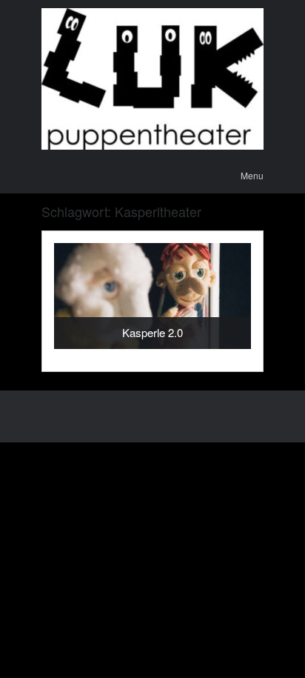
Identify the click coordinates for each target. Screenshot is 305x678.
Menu (252, 175)
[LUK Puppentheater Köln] (152, 79)
